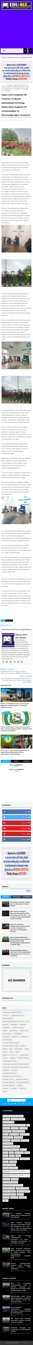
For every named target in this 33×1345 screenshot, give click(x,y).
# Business (9, 620)
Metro (23, 1046)
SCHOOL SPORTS (9, 1082)
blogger (6, 761)
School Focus (8, 1079)
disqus (16, 761)
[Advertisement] (16, 30)
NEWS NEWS (24, 1055)
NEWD (5, 1052)
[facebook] (3, 1103)
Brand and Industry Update (13, 1021)
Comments (27, 897)
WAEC (5, 1091)
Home (3, 85)
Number (12, 1058)
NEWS (18, 1052)
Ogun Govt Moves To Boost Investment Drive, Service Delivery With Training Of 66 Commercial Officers (16, 729)
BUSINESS (23, 1024)
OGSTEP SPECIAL (24, 1058)
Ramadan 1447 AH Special (12, 1076)
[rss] (21, 1103)
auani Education (17, 1015)
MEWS (5, 1049)
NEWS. (5, 1058)
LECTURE (6, 1036)
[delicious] (29, 1103)
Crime (5, 1030)
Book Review (8, 1018)
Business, (24, 120)
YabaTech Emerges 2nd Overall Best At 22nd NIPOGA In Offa (21, 1329)
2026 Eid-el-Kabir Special (12, 1012)
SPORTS (5, 1088)
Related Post (6, 685)
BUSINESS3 (6, 1027)
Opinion (6, 1070)
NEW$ (27, 1049)
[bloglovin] (15, 1103)
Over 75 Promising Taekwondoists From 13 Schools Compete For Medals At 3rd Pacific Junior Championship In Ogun (21, 1287)
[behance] (23, 1103)
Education (14, 1030)
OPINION (14, 1070)
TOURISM (22, 1088)
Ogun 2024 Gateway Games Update (16, 1064)
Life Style (15, 1036)
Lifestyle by (7, 1039)
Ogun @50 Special (10, 1061)
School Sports (22, 1079)
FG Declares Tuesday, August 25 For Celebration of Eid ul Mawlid (20, 903)
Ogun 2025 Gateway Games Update (16, 1067)
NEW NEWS (18, 1049)
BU (28, 1021)
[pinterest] (12, 1103)
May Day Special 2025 (11, 1042)
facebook (26, 761)
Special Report (23, 1082)
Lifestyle (24, 1036)
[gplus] (9, 1103)
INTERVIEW (18, 1033)
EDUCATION (24, 1030)
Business (9, 85)
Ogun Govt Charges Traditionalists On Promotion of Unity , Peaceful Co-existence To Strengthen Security (20, 928)
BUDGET (6, 1024)
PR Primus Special (10, 1073)
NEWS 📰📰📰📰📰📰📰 (10, 1055)
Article (6, 1015)
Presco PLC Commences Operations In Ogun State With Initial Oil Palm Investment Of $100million (15, 752)
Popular (16, 897)
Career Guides (18, 1027)
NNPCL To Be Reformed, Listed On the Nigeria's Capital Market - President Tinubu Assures (15, 705)
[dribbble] (18, 1103)
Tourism (14, 1088)
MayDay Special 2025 (10, 1046)
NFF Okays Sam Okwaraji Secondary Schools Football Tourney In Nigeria (21, 1320)
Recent (6, 897)
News (11, 1052)
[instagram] (27, 1103)
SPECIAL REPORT (9, 1085)
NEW (11, 1049)
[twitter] (6, 1103)
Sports (19, 1085)
